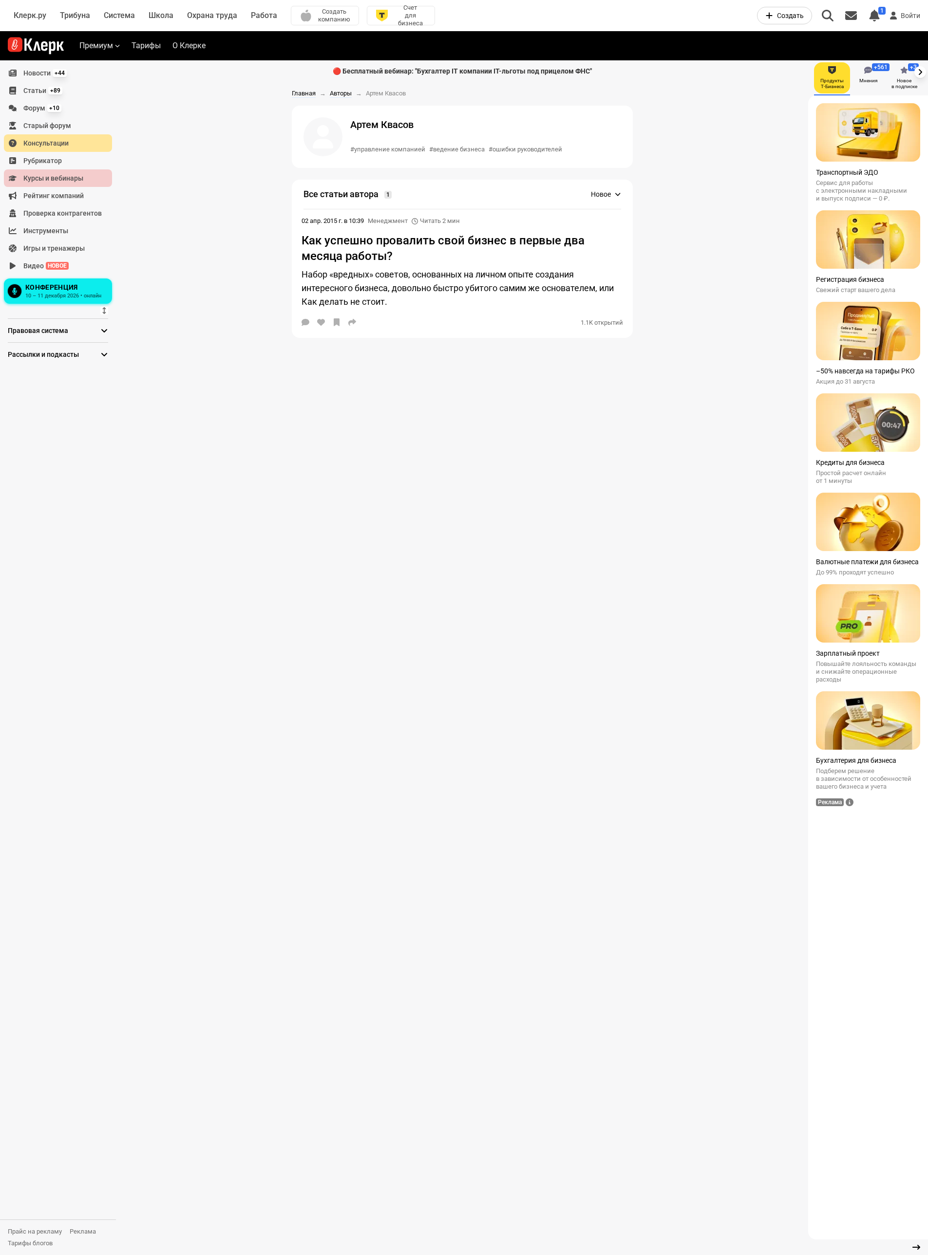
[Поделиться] (352, 322)
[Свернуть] (916, 1247)
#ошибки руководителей (525, 149)
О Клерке (189, 45)
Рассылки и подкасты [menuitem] (43, 354)
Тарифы (146, 45)
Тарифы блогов (30, 1243)
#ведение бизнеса (457, 149)
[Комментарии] (305, 322)
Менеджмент (388, 220)
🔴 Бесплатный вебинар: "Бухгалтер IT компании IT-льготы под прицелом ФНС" (462, 71)
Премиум (96, 45)
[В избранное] (337, 322)
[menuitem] (58, 73)
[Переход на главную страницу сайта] (36, 46)
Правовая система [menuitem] (38, 330)
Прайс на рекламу (35, 1231)
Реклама (83, 1231)
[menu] (62, 185)
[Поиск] (827, 15)
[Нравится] (321, 322)
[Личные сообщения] (851, 15)
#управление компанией (387, 149)
